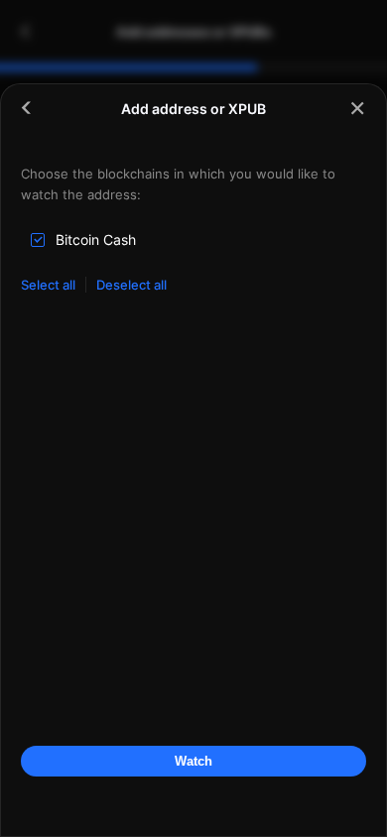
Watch (193, 761)
